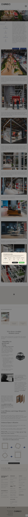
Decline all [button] (15, 262)
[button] (5, 262)
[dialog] (14, 258)
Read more (19, 256)
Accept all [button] (21, 262)
